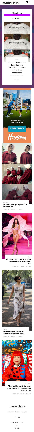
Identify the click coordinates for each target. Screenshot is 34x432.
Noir (17, 426)
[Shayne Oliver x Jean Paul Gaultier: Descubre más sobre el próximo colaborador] (17, 42)
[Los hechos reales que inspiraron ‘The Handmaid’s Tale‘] (17, 173)
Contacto (24, 412)
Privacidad (11, 412)
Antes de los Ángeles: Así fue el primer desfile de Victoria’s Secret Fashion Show (18, 261)
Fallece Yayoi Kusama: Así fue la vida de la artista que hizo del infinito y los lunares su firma (19, 388)
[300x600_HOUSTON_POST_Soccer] (17, 142)
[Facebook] (15, 417)
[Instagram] (19, 417)
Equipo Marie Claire (17, 76)
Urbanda (17, 428)
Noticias (17, 412)
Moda (17, 59)
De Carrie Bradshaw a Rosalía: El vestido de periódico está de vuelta (14, 332)
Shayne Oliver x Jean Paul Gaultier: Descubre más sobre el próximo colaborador (17, 67)
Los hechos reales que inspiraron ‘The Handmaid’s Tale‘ (15, 205)
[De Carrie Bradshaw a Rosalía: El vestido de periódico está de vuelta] (17, 300)
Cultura (6, 202)
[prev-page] (15, 81)
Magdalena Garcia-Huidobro (12, 209)
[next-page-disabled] (18, 81)
